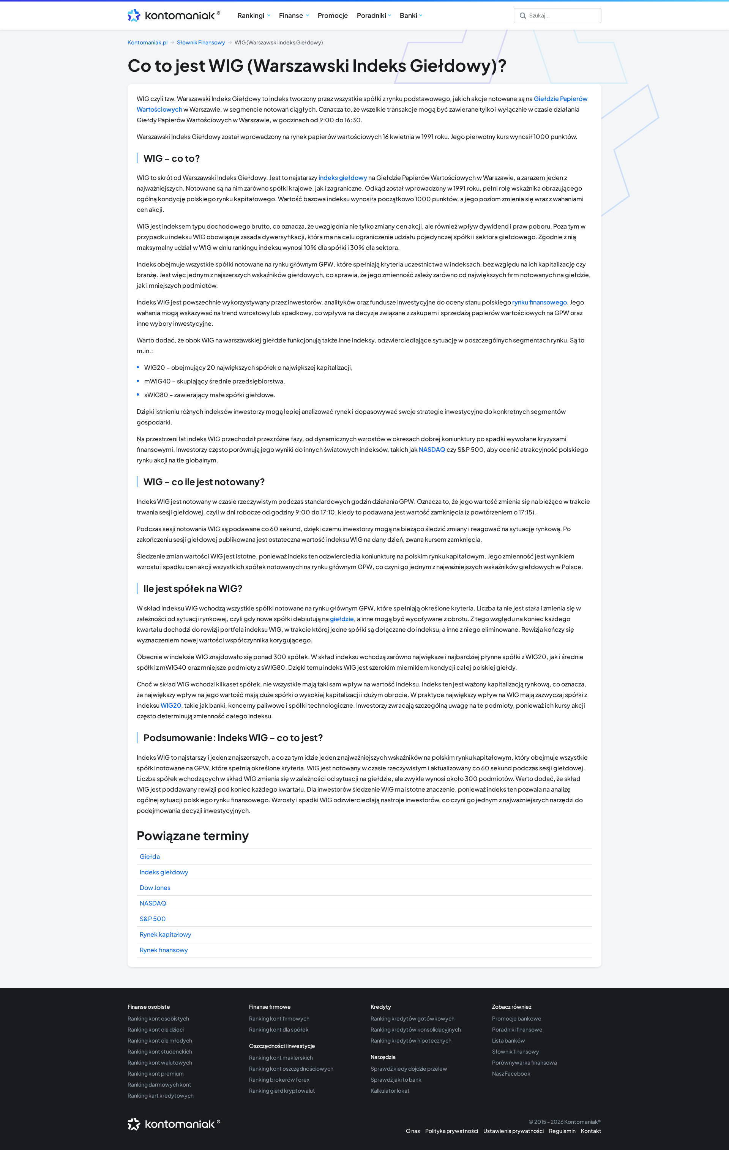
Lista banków (508, 1040)
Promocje (333, 15)
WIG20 (171, 705)
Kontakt (591, 1130)
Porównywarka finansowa (524, 1062)
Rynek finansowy (164, 950)
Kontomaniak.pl (147, 42)
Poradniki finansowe (517, 1029)
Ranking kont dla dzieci (156, 1029)
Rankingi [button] (251, 15)
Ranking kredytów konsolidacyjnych (416, 1029)
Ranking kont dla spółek (279, 1029)
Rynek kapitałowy (165, 934)
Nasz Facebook (511, 1073)
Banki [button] (408, 15)
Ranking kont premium (156, 1073)
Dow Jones (155, 887)
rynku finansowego (539, 302)
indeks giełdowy (343, 177)
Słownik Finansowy (201, 42)
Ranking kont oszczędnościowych (291, 1068)
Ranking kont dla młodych (160, 1040)
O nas (413, 1130)
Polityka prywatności (451, 1130)
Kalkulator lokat (390, 1090)
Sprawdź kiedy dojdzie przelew (409, 1068)
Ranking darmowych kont (159, 1084)
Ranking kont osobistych (158, 1018)
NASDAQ (432, 449)
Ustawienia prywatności (513, 1130)
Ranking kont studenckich (160, 1051)
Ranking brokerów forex (279, 1079)
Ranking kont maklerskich (281, 1057)
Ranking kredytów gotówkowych (412, 1018)
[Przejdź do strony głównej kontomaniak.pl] (171, 15)
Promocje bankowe (516, 1018)
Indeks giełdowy (164, 872)
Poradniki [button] (371, 15)
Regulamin (562, 1130)
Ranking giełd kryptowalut (282, 1090)
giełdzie (342, 619)
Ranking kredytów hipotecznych (411, 1040)
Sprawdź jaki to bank (396, 1079)
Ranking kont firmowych (279, 1018)
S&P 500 (153, 919)
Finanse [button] (291, 15)
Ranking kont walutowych (160, 1062)
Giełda (150, 856)
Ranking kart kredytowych (161, 1095)
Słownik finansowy (515, 1051)
